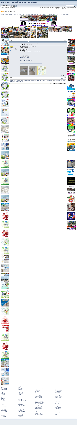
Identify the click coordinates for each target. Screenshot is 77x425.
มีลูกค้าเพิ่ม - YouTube (58, 395)
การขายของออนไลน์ (20, 415)
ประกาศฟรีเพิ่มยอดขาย (58, 407)
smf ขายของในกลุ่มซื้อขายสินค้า (39, 403)
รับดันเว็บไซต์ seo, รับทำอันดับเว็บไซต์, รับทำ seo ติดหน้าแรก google (19, 2)
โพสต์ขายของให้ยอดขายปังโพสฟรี (39, 402)
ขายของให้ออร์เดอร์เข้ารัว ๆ (38, 408)
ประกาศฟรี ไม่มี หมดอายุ (4, 410)
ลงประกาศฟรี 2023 (3, 415)
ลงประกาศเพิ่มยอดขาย (58, 408)
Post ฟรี (56, 411)
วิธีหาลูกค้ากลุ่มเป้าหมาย (4, 389)
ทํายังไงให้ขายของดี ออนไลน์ (4, 387)
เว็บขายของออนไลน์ (37, 398)
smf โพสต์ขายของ (37, 411)
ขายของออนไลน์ (20, 410)
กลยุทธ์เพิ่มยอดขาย (20, 388)
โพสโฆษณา (2, 401)
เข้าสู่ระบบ (11, 5)
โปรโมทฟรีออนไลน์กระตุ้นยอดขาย (59, 406)
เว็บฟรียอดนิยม (3, 400)
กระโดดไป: (51, 83)
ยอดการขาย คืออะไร (57, 403)
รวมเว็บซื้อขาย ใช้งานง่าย (4, 406)
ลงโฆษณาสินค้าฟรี (3, 395)
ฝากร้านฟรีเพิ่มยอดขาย (58, 409)
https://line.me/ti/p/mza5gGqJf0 (24, 57)
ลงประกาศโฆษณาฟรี (3, 414)
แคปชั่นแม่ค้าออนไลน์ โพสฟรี (38, 407)
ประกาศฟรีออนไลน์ (20, 393)
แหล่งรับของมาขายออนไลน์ (58, 390)
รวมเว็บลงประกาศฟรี (3, 416)
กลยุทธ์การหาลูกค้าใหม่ (4, 386)
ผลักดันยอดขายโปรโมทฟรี (58, 396)
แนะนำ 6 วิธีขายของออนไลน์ (21, 411)
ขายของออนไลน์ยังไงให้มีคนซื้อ (39, 395)
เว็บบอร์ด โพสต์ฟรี (20, 395)
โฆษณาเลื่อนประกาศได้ (21, 409)
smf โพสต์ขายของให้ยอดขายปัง (39, 401)
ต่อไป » (65, 78)
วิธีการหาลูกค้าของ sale (4, 388)
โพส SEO (56, 414)
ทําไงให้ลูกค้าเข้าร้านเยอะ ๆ (21, 387)
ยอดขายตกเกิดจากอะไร (58, 400)
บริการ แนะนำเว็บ (3, 403)
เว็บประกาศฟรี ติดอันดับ (4, 411)
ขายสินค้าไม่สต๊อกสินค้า (38, 389)
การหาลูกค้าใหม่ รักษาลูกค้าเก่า (5, 390)
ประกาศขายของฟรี (57, 412)
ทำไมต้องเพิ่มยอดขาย (57, 401)
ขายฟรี (56, 402)
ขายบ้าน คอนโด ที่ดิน (3, 409)
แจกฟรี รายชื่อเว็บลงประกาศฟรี (22, 400)
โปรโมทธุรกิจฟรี (20, 398)
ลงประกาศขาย (3, 399)
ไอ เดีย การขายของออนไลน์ (38, 397)
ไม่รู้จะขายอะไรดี (37, 387)
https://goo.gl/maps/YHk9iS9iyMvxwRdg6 (26, 60)
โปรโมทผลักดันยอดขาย (58, 397)
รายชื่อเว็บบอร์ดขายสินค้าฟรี (21, 405)
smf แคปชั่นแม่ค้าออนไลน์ (38, 406)
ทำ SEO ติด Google (3, 398)
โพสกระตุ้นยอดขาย (57, 387)
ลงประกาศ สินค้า (20, 394)
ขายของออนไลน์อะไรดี (58, 391)
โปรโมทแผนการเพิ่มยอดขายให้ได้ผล (59, 398)
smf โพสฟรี (36, 392)
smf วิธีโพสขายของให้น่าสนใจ (39, 414)
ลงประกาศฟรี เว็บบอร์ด (21, 406)
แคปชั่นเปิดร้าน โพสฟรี (38, 413)
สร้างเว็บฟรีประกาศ (20, 416)
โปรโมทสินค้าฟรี (20, 399)
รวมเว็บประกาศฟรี (3, 393)
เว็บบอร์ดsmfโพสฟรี (20, 404)
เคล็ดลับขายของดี (20, 389)
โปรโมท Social (20, 401)
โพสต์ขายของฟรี (3, 394)
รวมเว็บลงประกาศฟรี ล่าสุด (4, 392)
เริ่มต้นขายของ (57, 389)
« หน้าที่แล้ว (62, 78)
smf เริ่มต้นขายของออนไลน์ (38, 396)
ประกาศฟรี (56, 413)
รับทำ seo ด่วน (37, 391)
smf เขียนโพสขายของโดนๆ (38, 412)
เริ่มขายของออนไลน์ (37, 390)
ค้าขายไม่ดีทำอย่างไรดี (21, 390)
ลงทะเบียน (15, 5)
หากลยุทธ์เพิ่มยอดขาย (20, 386)
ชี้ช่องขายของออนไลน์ (20, 414)
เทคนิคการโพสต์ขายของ (38, 400)
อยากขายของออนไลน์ (57, 392)
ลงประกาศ (2, 404)
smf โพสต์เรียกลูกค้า (37, 409)
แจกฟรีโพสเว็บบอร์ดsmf (21, 403)
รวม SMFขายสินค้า (20, 392)
